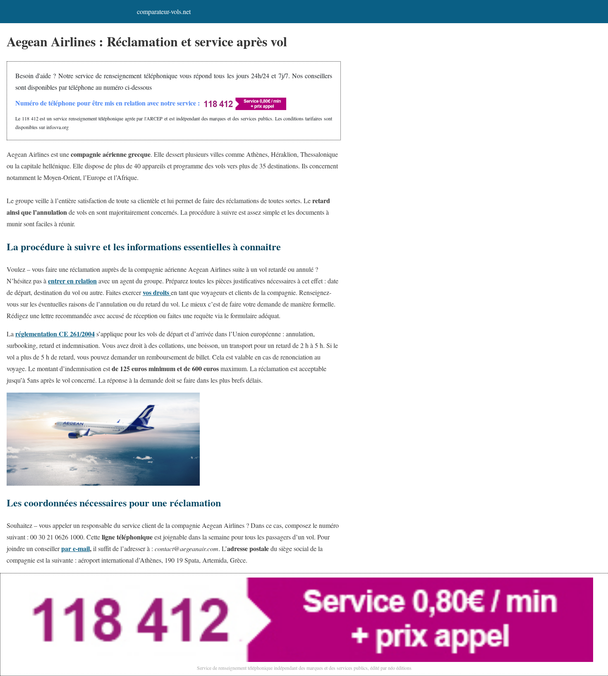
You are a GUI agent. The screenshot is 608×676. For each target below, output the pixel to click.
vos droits (157, 292)
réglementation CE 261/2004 (55, 333)
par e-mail (75, 548)
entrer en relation (72, 280)
